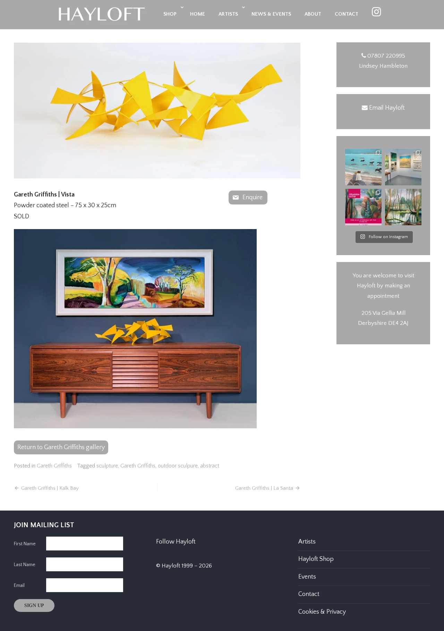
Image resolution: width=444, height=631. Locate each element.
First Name (25, 544)
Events (307, 576)
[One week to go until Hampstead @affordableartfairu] (363, 207)
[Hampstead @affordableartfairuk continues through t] (403, 167)
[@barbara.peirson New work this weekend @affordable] (363, 167)
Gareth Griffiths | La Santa (264, 488)
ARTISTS (228, 14)
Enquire (252, 197)
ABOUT (313, 14)
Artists (307, 541)
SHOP (170, 14)
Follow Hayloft (176, 541)
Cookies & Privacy (322, 611)
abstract (209, 466)
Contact (308, 594)
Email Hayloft (387, 107)
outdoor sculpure (178, 466)
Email (19, 585)
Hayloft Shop (316, 559)
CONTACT (346, 14)
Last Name (24, 564)
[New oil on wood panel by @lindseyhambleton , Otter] (403, 207)
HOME (197, 14)
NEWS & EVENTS (271, 14)
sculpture (107, 466)
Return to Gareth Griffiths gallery (61, 447)
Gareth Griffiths (54, 466)
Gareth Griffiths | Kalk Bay (50, 488)
